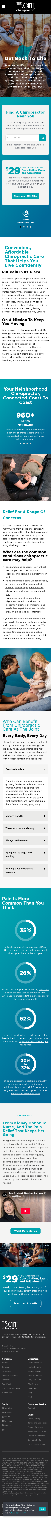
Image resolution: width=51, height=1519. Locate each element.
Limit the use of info (36, 1444)
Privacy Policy (34, 1419)
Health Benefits (34, 1367)
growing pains (13, 611)
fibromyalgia (21, 587)
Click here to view (18, 1513)
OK (42, 1509)
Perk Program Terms (37, 1431)
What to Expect (35, 1375)
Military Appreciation (11, 1388)
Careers (5, 1367)
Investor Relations (10, 1375)
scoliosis (9, 573)
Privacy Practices (35, 1427)
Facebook (8, 1421)
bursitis (9, 587)
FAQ (30, 1397)
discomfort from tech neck (25, 1093)
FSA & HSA (33, 1384)
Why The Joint (34, 1380)
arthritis (40, 584)
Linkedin (8, 1425)
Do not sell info (34, 1440)
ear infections (34, 611)
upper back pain (20, 570)
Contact (31, 1408)
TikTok (7, 1417)
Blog (30, 1393)
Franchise (6, 1380)
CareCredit (33, 1388)
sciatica (34, 570)
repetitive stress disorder (31, 608)
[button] (25, 196)
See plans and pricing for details (27, 1495)
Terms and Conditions (37, 1423)
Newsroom (6, 1371)
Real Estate (7, 1384)
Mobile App (7, 1393)
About (5, 1363)
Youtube (8, 1408)
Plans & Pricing (34, 1371)
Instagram (8, 1412)
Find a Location (35, 1363)
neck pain (26, 573)
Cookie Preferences (36, 1436)
